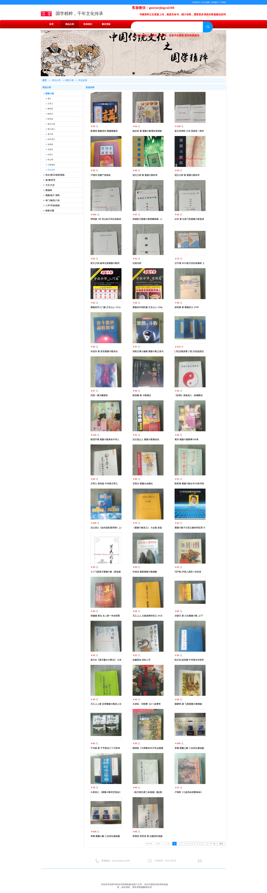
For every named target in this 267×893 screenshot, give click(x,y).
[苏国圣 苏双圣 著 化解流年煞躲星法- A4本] (148, 812)
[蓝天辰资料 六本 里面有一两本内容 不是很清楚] (190, 107)
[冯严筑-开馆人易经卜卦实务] (190, 548)
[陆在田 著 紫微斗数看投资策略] (148, 107)
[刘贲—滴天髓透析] (106, 371)
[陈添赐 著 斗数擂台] (148, 371)
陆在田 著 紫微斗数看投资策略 (147, 131)
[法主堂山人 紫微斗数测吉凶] (148, 415)
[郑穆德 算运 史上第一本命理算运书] (106, 592)
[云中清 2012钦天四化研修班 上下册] (190, 239)
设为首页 (196, 2)
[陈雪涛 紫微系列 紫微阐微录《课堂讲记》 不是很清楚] (106, 107)
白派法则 (137, 263)
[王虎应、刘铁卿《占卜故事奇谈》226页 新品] (148, 680)
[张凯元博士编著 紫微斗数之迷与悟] (148, 327)
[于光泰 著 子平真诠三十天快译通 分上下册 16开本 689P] (106, 724)
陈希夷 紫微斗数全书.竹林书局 (189, 483)
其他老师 (82, 80)
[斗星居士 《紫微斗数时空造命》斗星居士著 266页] (106, 768)
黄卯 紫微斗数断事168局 (186, 439)
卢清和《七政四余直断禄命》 (189, 792)
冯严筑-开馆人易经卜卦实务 (188, 572)
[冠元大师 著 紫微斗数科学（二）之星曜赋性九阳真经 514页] (148, 151)
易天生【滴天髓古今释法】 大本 (106, 660)
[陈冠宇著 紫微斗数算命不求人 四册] (106, 415)
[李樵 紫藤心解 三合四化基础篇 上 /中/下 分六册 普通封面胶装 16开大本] (190, 724)
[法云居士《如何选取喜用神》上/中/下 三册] (106, 504)
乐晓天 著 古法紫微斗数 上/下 (189, 615)
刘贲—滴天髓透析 (99, 395)
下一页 (212, 844)
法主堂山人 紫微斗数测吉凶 (146, 439)
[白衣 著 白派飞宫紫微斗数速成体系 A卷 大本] (190, 195)
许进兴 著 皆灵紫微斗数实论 (104, 351)
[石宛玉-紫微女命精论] (148, 459)
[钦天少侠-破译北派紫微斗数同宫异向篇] (106, 239)
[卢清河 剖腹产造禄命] (106, 151)
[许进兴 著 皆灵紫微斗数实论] (106, 327)
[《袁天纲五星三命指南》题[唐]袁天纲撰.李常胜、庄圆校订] (148, 768)
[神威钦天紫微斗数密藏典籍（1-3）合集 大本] (148, 195)
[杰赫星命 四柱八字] (148, 636)
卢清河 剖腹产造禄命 (101, 175)
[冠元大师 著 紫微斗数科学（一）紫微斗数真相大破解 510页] (190, 151)
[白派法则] (148, 239)
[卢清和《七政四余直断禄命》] (190, 768)
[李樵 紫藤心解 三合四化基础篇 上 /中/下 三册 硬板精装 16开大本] (106, 812)
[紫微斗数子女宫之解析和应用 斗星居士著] (190, 504)
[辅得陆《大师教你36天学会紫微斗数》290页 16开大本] (148, 724)
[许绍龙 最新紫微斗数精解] (148, 548)
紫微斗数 (69, 80)
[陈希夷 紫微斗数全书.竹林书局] (190, 459)
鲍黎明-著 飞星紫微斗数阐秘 (188, 704)
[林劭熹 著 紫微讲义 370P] (190, 283)
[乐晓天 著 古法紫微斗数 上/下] (190, 592)
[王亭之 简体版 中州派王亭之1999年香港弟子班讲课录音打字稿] (106, 459)
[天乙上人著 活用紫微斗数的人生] (106, 680)
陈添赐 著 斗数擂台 (142, 395)
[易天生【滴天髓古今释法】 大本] (106, 636)
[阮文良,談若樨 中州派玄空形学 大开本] (190, 636)
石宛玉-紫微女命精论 (143, 483)
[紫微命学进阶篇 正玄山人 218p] (148, 283)
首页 (44, 80)
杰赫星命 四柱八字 (141, 660)
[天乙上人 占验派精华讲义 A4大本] (148, 592)
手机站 (223, 2)
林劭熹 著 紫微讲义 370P (187, 307)
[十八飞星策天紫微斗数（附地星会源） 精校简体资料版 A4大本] (106, 548)
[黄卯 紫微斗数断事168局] (190, 415)
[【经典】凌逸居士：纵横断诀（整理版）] (190, 371)
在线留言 (215, 2)
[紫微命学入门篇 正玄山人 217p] (106, 283)
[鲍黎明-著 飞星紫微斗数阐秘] (190, 680)
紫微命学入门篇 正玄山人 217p (106, 307)
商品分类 (56, 80)
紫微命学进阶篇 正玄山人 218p (148, 307)
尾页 (221, 844)
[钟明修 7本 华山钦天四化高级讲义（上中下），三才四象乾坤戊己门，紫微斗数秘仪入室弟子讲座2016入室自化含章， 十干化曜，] (106, 195)
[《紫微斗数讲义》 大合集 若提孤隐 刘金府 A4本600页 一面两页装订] (148, 504)
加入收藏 (205, 2)
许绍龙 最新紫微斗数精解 (145, 572)
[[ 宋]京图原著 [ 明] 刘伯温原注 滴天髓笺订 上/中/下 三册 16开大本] (190, 327)
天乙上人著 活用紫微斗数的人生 (106, 704)
